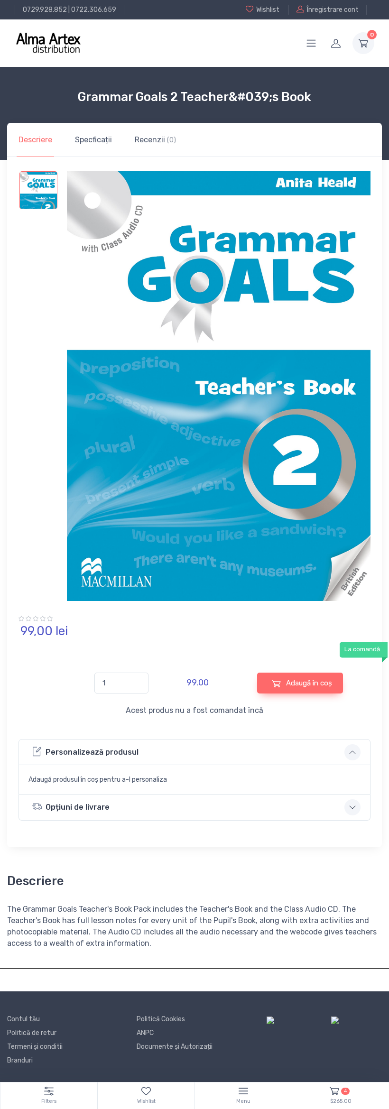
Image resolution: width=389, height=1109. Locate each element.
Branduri (20, 1060)
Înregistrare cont (333, 10)
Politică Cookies (161, 1019)
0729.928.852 (45, 10)
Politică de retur (31, 1033)
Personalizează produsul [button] (92, 752)
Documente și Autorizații (175, 1047)
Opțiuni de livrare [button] (78, 807)
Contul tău (23, 1019)
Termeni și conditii (35, 1047)
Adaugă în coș (308, 683)
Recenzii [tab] (155, 139)
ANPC (145, 1033)
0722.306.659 (93, 10)
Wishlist (267, 10)
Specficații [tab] (93, 139)
